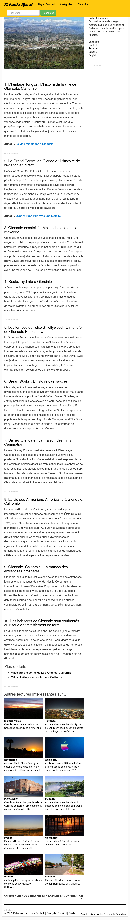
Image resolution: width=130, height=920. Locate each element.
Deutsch (93, 45)
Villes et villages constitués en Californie (37, 677)
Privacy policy (96, 914)
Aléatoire (83, 4)
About (84, 914)
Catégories (66, 4)
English (92, 55)
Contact (109, 914)
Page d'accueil (46, 4)
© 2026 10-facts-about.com (19, 913)
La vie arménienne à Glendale (34, 144)
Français (93, 48)
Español (93, 51)
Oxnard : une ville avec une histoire (38, 216)
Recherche (48, 12)
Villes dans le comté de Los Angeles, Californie (41, 672)
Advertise (121, 914)
